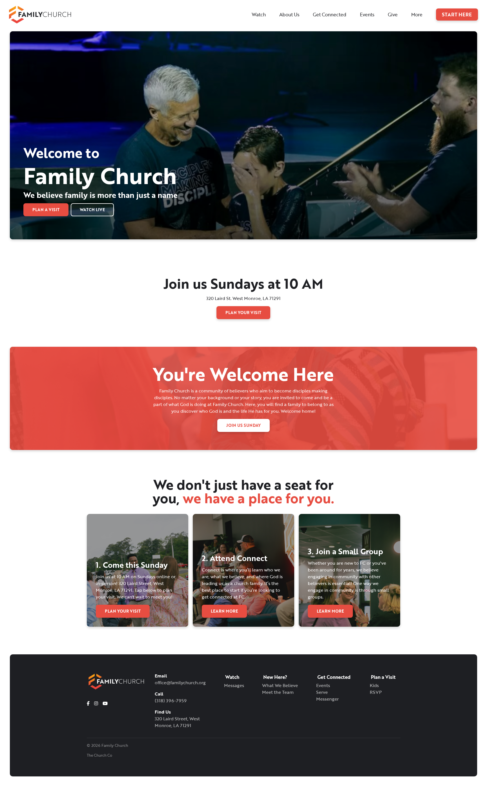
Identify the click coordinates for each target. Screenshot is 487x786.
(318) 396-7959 (171, 700)
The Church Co (99, 755)
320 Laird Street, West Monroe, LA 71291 (177, 722)
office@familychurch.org (180, 682)
